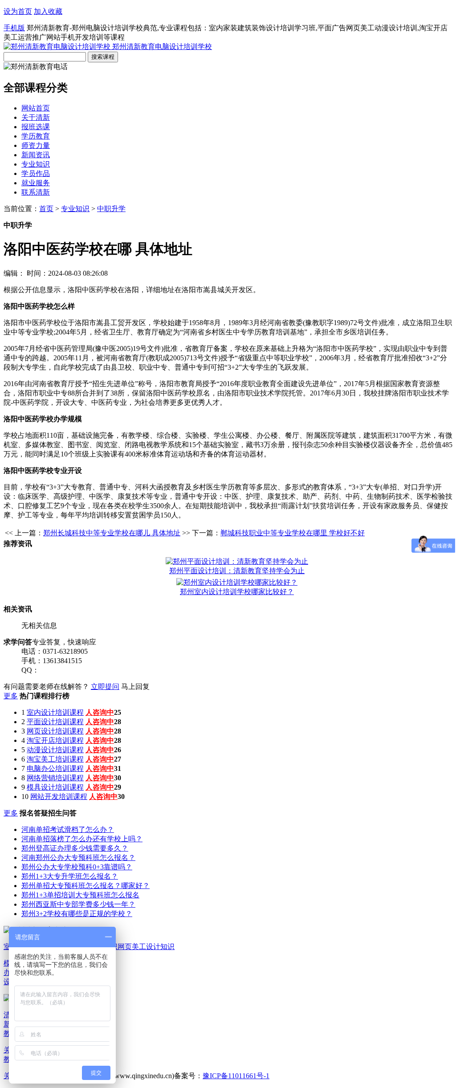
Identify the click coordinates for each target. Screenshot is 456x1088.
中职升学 (111, 208)
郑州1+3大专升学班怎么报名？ (69, 876)
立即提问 (105, 686)
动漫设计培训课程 (55, 750)
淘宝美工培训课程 (55, 759)
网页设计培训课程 (55, 731)
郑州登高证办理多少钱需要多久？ (74, 848)
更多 (11, 696)
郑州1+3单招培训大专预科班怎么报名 (80, 895)
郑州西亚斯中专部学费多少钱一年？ (78, 904)
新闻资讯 (35, 155)
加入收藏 (48, 11)
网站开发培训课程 (58, 796)
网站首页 (35, 108)
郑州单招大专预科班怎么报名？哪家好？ (85, 885)
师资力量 (35, 145)
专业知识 (35, 164)
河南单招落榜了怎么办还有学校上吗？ (81, 839)
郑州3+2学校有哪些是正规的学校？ (76, 913)
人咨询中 (100, 712)
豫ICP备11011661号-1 (236, 1076)
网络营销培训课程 (55, 778)
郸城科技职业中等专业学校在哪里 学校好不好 (292, 533)
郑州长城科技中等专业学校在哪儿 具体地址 (111, 533)
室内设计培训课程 (55, 712)
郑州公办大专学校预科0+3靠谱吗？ (76, 867)
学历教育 (35, 136)
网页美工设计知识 (146, 946)
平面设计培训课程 (55, 721)
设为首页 (18, 11)
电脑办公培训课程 (55, 768)
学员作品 (35, 173)
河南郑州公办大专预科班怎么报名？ (78, 857)
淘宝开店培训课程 (55, 740)
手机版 (14, 28)
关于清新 (35, 117)
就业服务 (35, 183)
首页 (46, 208)
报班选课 (35, 126)
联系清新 (35, 192)
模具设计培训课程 (55, 787)
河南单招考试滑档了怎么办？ (67, 829)
